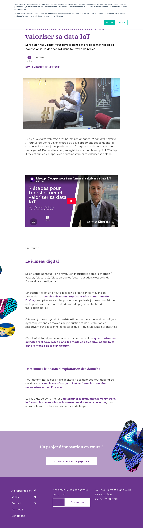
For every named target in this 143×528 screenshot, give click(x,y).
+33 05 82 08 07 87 (106, 499)
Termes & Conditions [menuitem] (18, 512)
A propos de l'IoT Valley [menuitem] (21, 494)
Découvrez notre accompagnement (71, 461)
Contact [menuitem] (16, 503)
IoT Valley (40, 57)
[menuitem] (34, 491)
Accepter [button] (109, 22)
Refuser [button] (122, 22)
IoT (27, 67)
